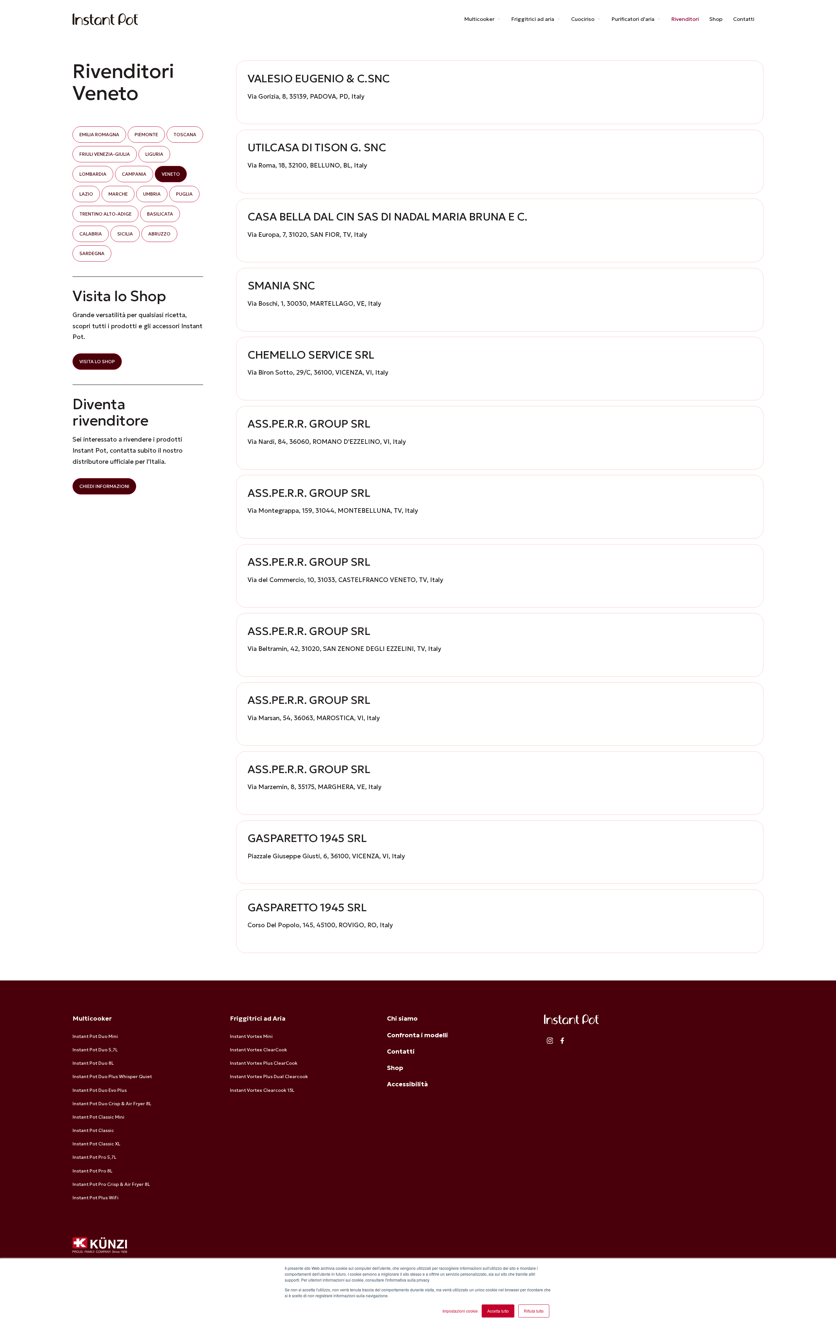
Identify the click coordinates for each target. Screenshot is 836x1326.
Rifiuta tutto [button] (534, 1311)
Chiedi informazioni (104, 486)
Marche (118, 194)
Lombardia (92, 174)
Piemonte (146, 134)
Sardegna (91, 253)
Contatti (743, 19)
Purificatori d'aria (634, 19)
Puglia (184, 194)
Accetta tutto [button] (498, 1311)
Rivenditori (685, 19)
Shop (715, 19)
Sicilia (125, 233)
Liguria (154, 154)
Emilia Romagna (99, 134)
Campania (134, 174)
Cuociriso (583, 19)
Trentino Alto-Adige (105, 214)
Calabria (90, 233)
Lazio (86, 194)
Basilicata (160, 214)
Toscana (184, 134)
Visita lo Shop (97, 361)
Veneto (171, 174)
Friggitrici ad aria (533, 19)
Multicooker (480, 19)
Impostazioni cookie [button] (460, 1311)
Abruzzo (159, 233)
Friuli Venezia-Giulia (104, 154)
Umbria (152, 194)
